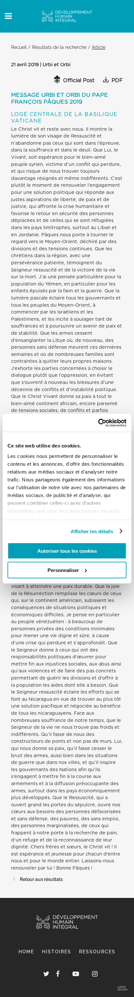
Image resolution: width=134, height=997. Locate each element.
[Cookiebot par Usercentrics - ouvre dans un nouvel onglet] (98, 422)
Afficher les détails (92, 531)
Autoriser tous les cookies (67, 551)
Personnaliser (63, 570)
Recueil (19, 47)
